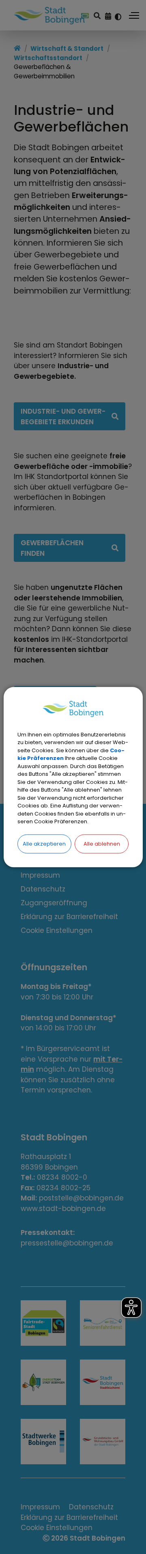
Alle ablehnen (102, 844)
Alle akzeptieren (44, 844)
